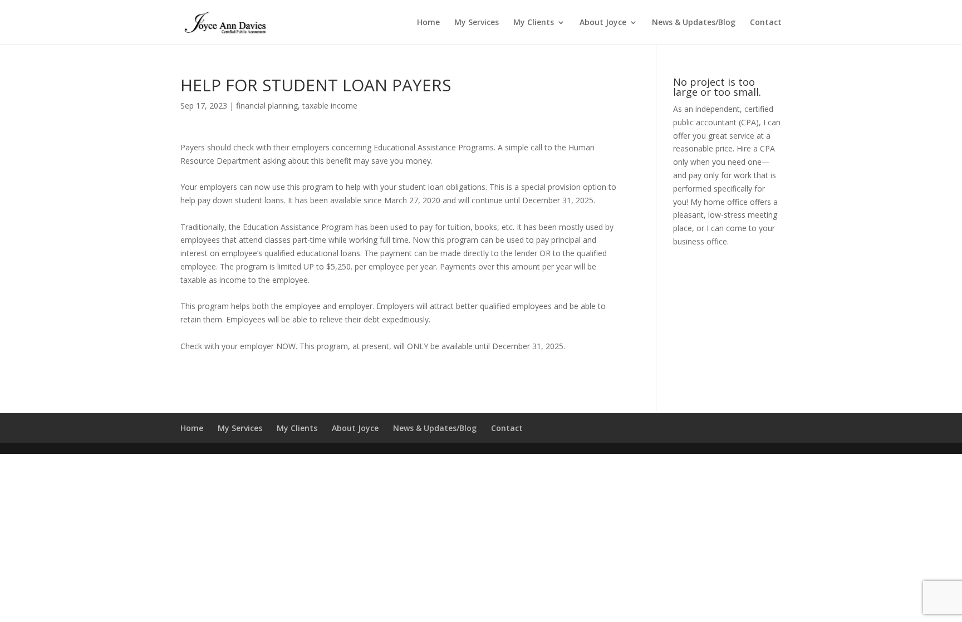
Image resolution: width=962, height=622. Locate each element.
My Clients (533, 22)
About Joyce (603, 22)
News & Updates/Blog (693, 22)
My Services (476, 22)
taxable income (329, 105)
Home (428, 22)
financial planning (267, 105)
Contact (766, 22)
